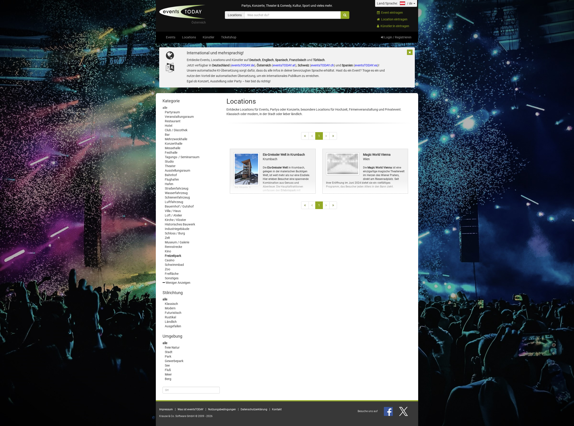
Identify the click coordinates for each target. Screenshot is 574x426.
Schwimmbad (174, 265)
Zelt (167, 238)
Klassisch (171, 304)
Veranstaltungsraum (179, 116)
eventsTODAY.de (242, 65)
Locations (189, 37)
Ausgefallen (173, 326)
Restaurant (172, 121)
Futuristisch (173, 313)
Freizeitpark (173, 256)
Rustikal (170, 317)
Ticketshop (228, 37)
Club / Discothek (176, 130)
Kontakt (277, 409)
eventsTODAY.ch (322, 65)
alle (165, 107)
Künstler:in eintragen (394, 26)
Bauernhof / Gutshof (179, 206)
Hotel (168, 125)
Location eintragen (393, 19)
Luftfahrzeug (174, 202)
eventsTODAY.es (366, 65)
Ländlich (171, 321)
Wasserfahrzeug (176, 193)
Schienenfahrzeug (177, 197)
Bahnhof (171, 175)
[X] (404, 411)
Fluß (168, 370)
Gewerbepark (174, 361)
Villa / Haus (173, 211)
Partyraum (172, 112)
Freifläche (171, 273)
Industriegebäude (177, 229)
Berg (168, 379)
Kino (168, 251)
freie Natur (172, 347)
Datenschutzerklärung (254, 409)
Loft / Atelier (173, 215)
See (167, 365)
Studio (169, 161)
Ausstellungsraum (177, 170)
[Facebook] (389, 411)
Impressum (166, 409)
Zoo (167, 269)
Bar (167, 134)
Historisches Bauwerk (180, 224)
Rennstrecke (173, 247)
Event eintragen (391, 12)
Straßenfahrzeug (176, 188)
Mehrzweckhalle (176, 139)
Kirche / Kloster (175, 220)
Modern (170, 308)
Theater (170, 166)
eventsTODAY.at (284, 65)
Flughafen (172, 179)
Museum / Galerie (177, 242)
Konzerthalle (173, 143)
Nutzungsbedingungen (222, 409)
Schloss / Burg (175, 233)
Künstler (208, 37)
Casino (169, 260)
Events (170, 37)
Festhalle (171, 152)
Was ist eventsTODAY (190, 409)
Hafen (169, 184)
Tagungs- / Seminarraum (182, 157)
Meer (168, 374)
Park (168, 356)
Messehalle (172, 148)
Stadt (168, 352)
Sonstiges (171, 278)
